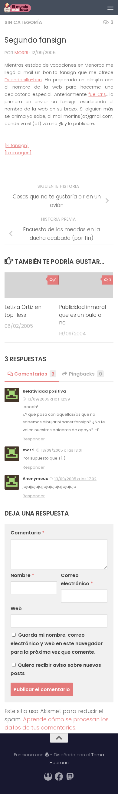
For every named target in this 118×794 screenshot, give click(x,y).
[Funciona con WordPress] (47, 755)
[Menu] (110, 7)
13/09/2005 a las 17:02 (75, 479)
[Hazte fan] (59, 776)
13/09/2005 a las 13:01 (61, 450)
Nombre (22, 575)
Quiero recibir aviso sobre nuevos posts (56, 669)
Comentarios (34, 373)
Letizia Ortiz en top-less (23, 310)
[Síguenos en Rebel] (48, 776)
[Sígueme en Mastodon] (70, 776)
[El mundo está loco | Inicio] (22, 7)
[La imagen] (18, 152)
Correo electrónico (77, 579)
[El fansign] (17, 145)
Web (16, 608)
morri (21, 53)
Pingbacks (85, 373)
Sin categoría (23, 22)
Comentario (27, 532)
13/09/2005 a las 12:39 (49, 399)
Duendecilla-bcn (23, 79)
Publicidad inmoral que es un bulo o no (82, 314)
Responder (34, 439)
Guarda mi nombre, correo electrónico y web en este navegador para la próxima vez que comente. (57, 643)
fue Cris (97, 94)
